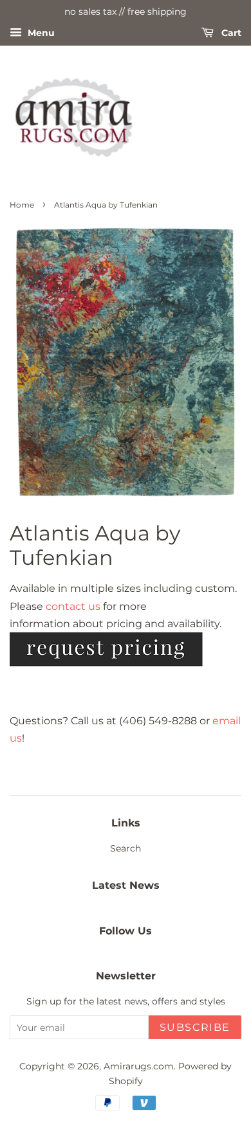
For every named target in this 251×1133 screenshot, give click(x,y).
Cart (230, 33)
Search (125, 848)
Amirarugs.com (139, 1066)
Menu (40, 33)
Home (22, 205)
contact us (73, 606)
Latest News (126, 885)
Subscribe (195, 1027)
